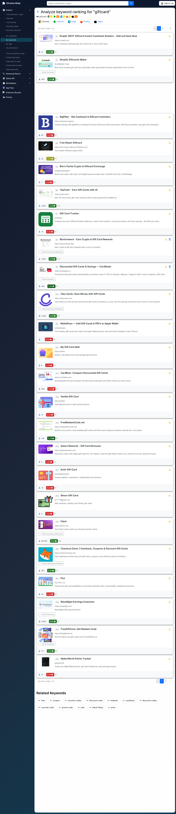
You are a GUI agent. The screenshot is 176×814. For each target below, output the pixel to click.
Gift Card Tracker (69, 213)
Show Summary (48, 72)
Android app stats (13, 57)
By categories (11, 36)
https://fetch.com (61, 526)
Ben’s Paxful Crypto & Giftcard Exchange (82, 166)
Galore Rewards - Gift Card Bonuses (81, 445)
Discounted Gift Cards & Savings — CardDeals (85, 266)
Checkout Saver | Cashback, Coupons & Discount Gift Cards (94, 548)
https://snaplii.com (62, 40)
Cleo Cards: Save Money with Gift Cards (83, 293)
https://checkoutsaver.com (65, 553)
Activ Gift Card (68, 469)
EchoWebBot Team (62, 64)
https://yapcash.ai (62, 194)
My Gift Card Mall (70, 347)
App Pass (10, 88)
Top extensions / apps (14, 14)
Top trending (11, 22)
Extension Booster (13, 92)
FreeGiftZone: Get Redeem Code (79, 629)
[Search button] (131, 3)
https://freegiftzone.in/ (63, 633)
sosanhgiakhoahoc (62, 474)
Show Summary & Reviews (52, 252)
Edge (73, 21)
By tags (9, 44)
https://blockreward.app (64, 244)
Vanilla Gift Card (70, 396)
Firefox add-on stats (14, 65)
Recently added (12, 26)
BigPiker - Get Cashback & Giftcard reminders (85, 116)
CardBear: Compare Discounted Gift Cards (84, 372)
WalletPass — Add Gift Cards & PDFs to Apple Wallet (89, 323)
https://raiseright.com (63, 606)
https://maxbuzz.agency (64, 121)
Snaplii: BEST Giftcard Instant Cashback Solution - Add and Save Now (98, 36)
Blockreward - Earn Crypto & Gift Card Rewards (86, 239)
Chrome (45, 21)
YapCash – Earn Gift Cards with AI (78, 189)
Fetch (64, 521)
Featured (9, 18)
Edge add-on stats (13, 61)
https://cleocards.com (63, 298)
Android (60, 21)
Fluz (62, 578)
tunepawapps (60, 328)
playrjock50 (59, 663)
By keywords (11, 40)
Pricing (9, 97)
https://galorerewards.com (65, 450)
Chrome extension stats (15, 53)
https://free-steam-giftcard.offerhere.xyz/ (71, 147)
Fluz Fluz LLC (60, 583)
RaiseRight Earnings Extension (78, 601)
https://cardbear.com (63, 377)
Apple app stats (12, 69)
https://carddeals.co (63, 271)
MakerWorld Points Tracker (76, 658)
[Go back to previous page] (38, 12)
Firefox (86, 21)
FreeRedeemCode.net (73, 422)
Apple (100, 21)
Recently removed (13, 30)
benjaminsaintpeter (62, 171)
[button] (167, 3)
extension (58, 218)
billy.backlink (60, 351)
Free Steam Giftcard (71, 142)
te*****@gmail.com (62, 500)
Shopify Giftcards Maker (73, 59)
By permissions (12, 48)
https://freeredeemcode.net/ (66, 427)
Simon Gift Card (69, 495)
